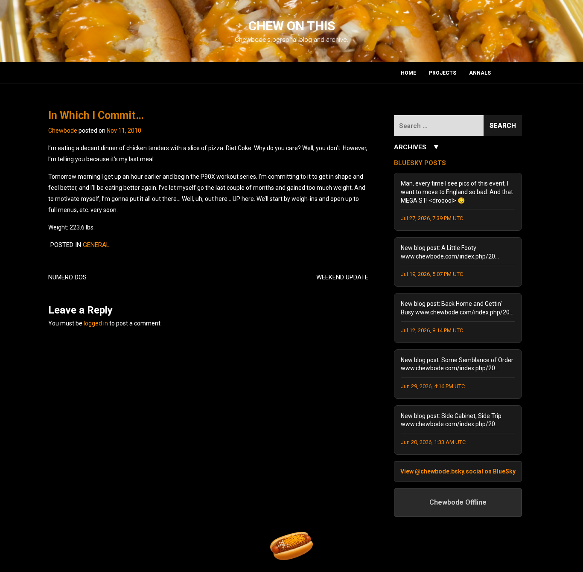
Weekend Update (342, 277)
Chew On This (291, 25)
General (96, 245)
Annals (480, 73)
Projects (442, 73)
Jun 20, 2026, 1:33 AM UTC (433, 442)
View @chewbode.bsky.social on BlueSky (458, 471)
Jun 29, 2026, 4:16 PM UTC (433, 386)
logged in (96, 323)
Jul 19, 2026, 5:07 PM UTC (432, 274)
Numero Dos (67, 277)
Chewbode (62, 130)
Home (408, 73)
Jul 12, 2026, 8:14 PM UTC (432, 330)
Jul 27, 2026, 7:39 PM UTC (432, 218)
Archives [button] (417, 146)
